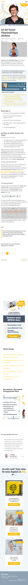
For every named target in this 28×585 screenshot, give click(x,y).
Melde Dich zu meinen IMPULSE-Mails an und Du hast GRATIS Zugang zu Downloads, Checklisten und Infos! (14, 96)
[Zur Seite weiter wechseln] (12, 253)
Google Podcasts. (7, 78)
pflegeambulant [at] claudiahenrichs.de (18, 580)
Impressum (3, 576)
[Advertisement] (14, 279)
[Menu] (26, 1)
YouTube (23, 78)
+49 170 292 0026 (22, 579)
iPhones (5, 77)
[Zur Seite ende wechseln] (14, 253)
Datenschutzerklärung (12, 576)
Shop (24, 471)
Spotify (16, 78)
